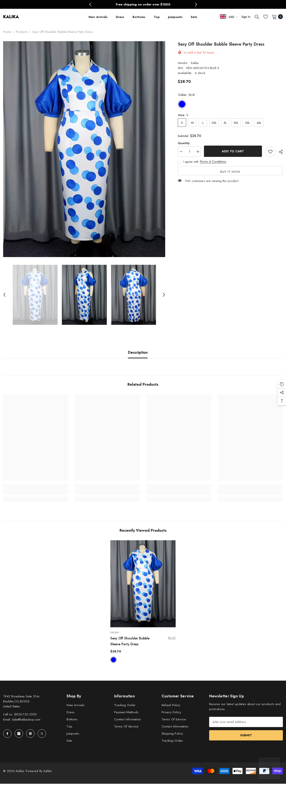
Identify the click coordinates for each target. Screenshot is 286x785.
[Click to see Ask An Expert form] (269, 768)
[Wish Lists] (265, 16)
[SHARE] (279, 152)
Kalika (194, 63)
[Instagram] (19, 733)
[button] (4, 295)
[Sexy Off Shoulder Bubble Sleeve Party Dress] (143, 583)
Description (138, 352)
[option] (143, 4)
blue (113, 660)
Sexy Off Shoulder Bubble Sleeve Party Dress (143, 641)
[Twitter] (42, 733)
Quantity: (184, 143)
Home (7, 31)
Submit (246, 735)
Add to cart (233, 151)
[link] (35, 492)
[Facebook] (7, 733)
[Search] (257, 17)
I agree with (190, 162)
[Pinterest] (30, 733)
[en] (223, 16)
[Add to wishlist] (270, 151)
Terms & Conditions (213, 161)
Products (22, 31)
